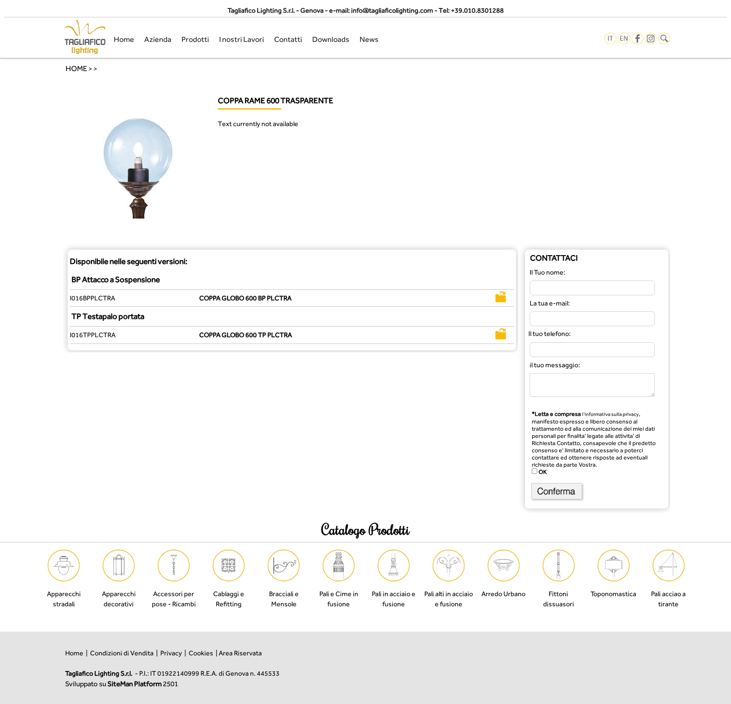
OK (542, 471)
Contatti (288, 39)
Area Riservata (240, 653)
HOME (76, 68)
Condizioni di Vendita (122, 653)
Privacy (171, 653)
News (369, 39)
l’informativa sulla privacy (610, 414)
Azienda (157, 39)
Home (124, 39)
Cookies (201, 653)
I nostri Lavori (241, 39)
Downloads (330, 39)
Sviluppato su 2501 (121, 683)
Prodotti (195, 39)
